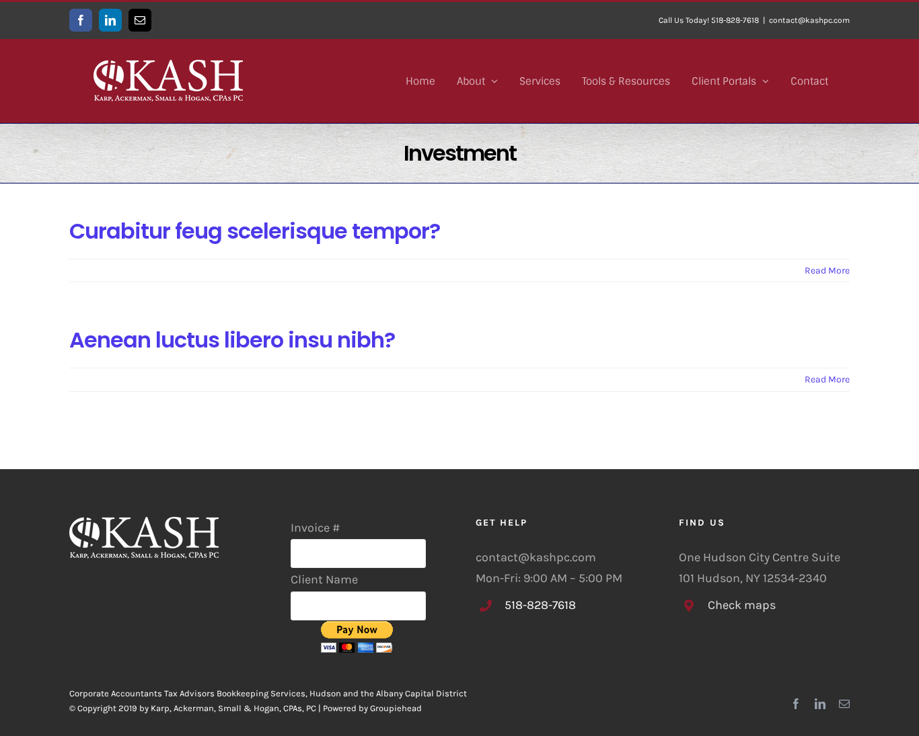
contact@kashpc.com (809, 20)
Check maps (742, 605)
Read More (827, 270)
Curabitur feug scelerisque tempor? (254, 231)
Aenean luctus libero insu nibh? (232, 340)
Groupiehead (396, 708)
